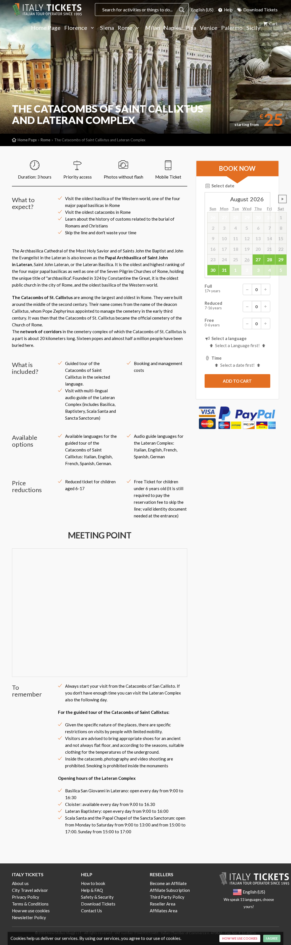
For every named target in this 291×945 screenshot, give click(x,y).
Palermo (232, 28)
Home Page (46, 28)
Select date (222, 185)
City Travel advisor (30, 890)
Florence (76, 28)
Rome (126, 28)
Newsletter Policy (29, 917)
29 (280, 259)
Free (212, 322)
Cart (273, 23)
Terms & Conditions (30, 903)
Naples (173, 28)
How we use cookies (31, 910)
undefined (282, 199)
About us (20, 883)
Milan (152, 28)
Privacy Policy (25, 897)
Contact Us (91, 910)
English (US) (202, 9)
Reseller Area (162, 903)
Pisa (190, 28)
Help (228, 9)
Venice (208, 28)
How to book (93, 883)
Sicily (253, 28)
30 (212, 270)
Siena (107, 28)
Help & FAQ (92, 890)
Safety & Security (97, 897)
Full (212, 288)
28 (269, 259)
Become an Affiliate (168, 883)
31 (224, 270)
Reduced (213, 305)
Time (216, 358)
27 (258, 259)
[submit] (237, 381)
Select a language (229, 338)
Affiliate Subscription (170, 890)
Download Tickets (260, 9)
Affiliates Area (163, 910)
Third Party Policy (167, 897)
